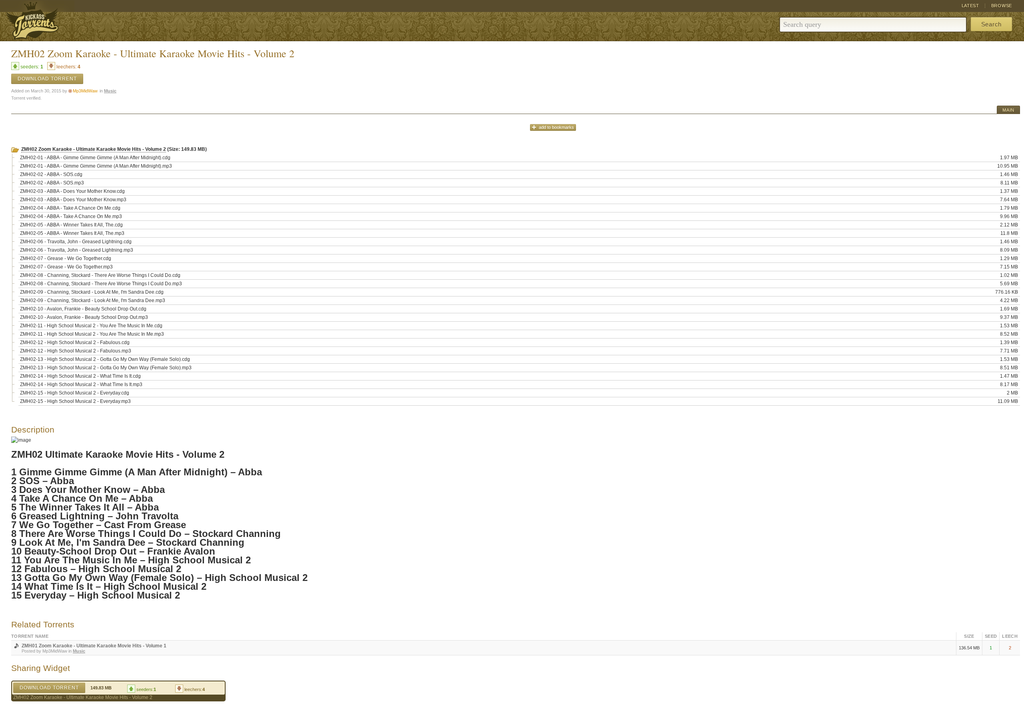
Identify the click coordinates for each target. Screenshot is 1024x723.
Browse (1001, 5)
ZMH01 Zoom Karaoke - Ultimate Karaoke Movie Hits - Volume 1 (94, 646)
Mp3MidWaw (85, 90)
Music (110, 90)
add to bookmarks (556, 127)
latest (970, 5)
